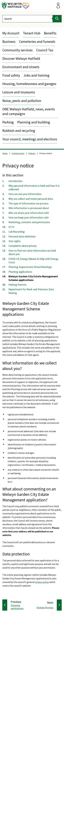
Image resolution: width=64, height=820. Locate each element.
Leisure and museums (18, 92)
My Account (10, 33)
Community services (17, 50)
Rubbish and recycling (18, 130)
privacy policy (42, 582)
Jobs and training (36, 75)
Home (5, 153)
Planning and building (33, 122)
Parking (8, 122)
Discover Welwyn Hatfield (21, 58)
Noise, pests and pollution (21, 100)
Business (8, 41)
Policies (31, 153)
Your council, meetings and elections (29, 139)
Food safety (11, 75)
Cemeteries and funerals (37, 41)
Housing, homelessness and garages (29, 83)
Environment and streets (20, 67)
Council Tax (44, 50)
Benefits (50, 33)
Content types (18, 153)
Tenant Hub (31, 33)
